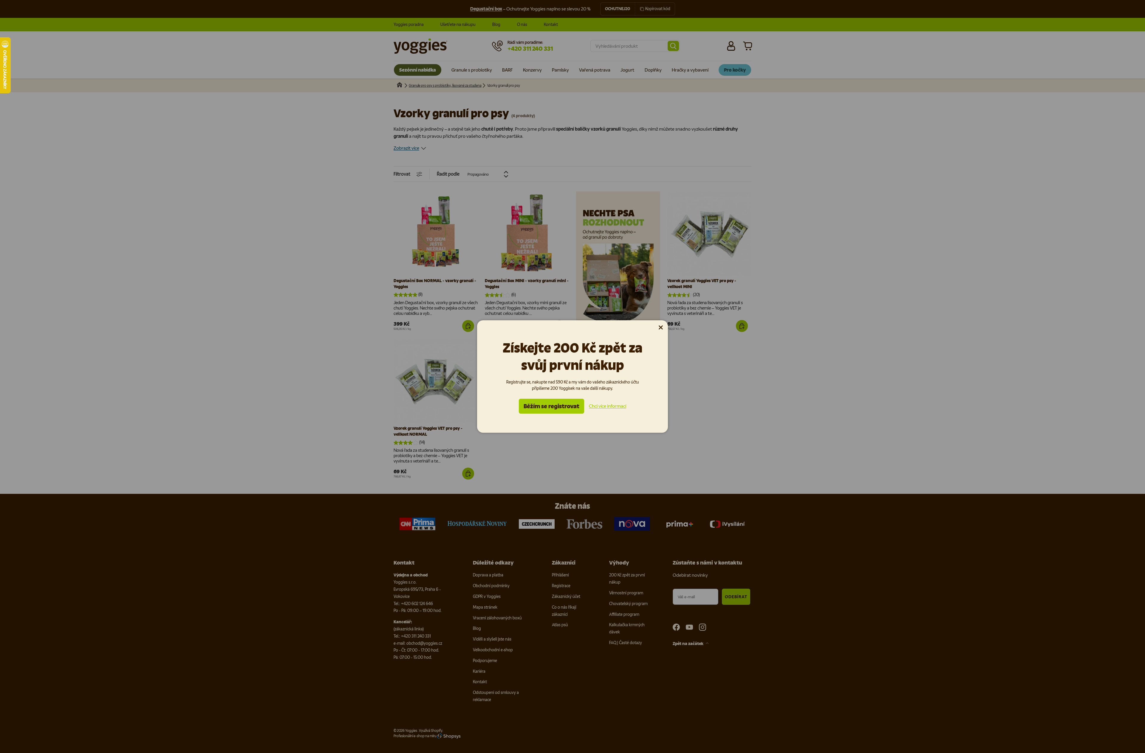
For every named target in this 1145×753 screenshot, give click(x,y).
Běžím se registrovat (551, 406)
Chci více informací (607, 406)
